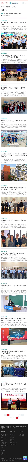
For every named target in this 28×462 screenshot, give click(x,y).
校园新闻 (14, 7)
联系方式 (22, 436)
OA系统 (12, 437)
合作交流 (16, 13)
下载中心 (12, 436)
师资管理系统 (13, 442)
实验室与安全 (13, 444)
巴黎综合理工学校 (4, 436)
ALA (13, 460)
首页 (3, 7)
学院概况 (8, 7)
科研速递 (3, 15)
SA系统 (12, 439)
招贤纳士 (22, 434)
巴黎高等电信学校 (4, 439)
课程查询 (12, 434)
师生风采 (21, 13)
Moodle (12, 441)
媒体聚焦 (6, 13)
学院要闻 (11, 13)
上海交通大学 (4, 434)
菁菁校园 (8, 15)
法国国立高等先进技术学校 (4, 443)
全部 (2, 13)
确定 (17, 418)
